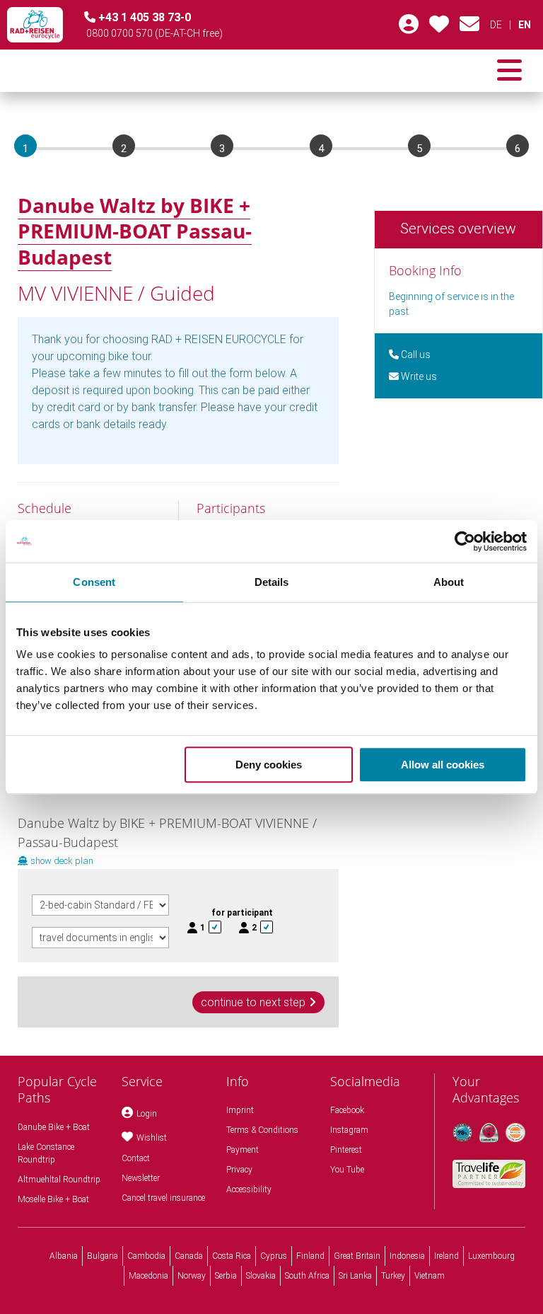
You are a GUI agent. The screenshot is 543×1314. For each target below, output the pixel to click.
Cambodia (146, 1256)
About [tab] (449, 582)
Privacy (239, 1170)
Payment (242, 1150)
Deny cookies (268, 765)
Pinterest (346, 1150)
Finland (310, 1256)
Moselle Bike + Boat (53, 1199)
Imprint (240, 1110)
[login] (409, 27)
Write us (418, 376)
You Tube (347, 1170)
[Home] (35, 25)
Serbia (226, 1276)
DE (496, 24)
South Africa (307, 1276)
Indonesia (407, 1256)
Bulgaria (102, 1256)
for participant (242, 913)
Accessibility (249, 1189)
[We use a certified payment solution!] (515, 1132)
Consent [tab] (94, 582)
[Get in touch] (469, 27)
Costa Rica (231, 1256)
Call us (415, 354)
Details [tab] (272, 582)
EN (524, 24)
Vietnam (429, 1276)
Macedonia (148, 1276)
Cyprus (273, 1256)
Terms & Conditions (262, 1130)
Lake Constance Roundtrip (46, 1153)
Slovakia (261, 1276)
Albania (63, 1256)
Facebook (347, 1110)
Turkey (393, 1276)
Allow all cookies (442, 765)
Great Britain (357, 1256)
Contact (136, 1158)
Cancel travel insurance (163, 1198)
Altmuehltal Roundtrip (59, 1180)
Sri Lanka (355, 1276)
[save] (439, 27)
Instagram (349, 1130)
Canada (189, 1256)
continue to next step (253, 1002)
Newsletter (141, 1178)
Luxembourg (491, 1256)
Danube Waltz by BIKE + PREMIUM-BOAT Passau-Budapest (135, 231)
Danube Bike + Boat (54, 1127)
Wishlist (151, 1138)
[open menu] (509, 71)
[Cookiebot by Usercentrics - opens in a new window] (465, 541)
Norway (191, 1276)
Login (146, 1114)
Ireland (446, 1256)
